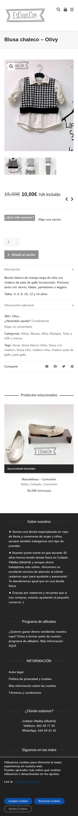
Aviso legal (16, 672)
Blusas (35, 333)
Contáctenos (40, 321)
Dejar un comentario (18, 326)
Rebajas (55, 333)
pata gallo (19, 354)
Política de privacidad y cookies (30, 679)
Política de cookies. (26, 781)
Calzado (36, 484)
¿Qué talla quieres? (19, 217)
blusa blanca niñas (34, 345)
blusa (16, 345)
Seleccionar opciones (21, 469)
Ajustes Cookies (18, 808)
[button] (11, 66)
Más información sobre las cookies (32, 685)
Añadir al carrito (23, 254)
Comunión (50, 484)
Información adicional (19, 305)
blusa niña (24, 350)
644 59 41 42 (47, 730)
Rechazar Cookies (49, 801)
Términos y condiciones (25, 692)
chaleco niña (41, 350)
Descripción (12, 269)
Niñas (25, 333)
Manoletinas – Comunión (39, 479)
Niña (45, 333)
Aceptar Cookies (18, 801)
